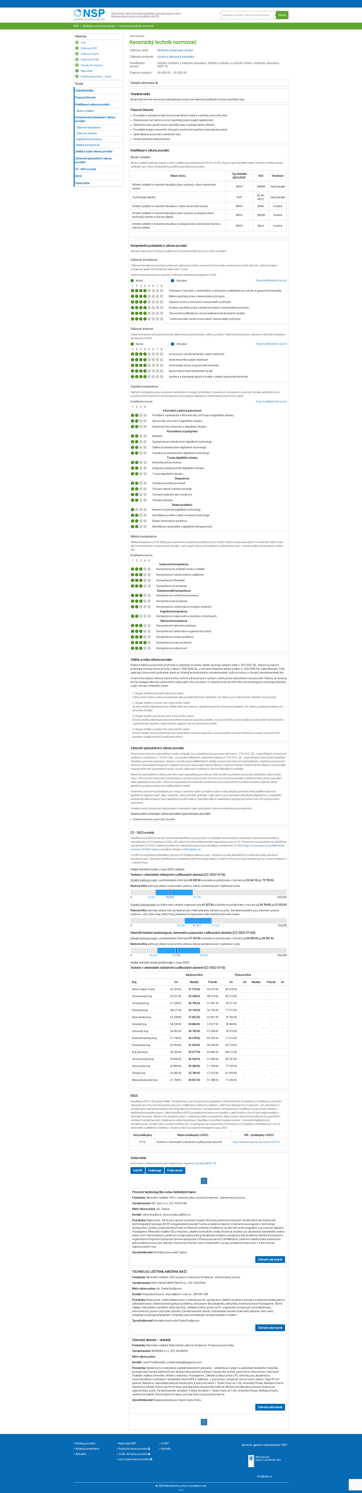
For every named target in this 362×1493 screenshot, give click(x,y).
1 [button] (204, 1180)
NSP (76, 26)
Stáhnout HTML (89, 59)
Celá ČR (137, 1170)
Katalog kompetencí (87, 1448)
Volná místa (82, 183)
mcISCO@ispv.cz (190, 849)
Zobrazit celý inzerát (270, 1259)
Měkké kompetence (88, 145)
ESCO (78, 176)
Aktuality (80, 1453)
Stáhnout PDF (88, 48)
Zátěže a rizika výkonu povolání (93, 151)
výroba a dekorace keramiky (175, 56)
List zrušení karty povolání (134, 1459)
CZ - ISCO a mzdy (85, 169)
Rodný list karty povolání (133, 1448)
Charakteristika (84, 90)
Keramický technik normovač (136, 26)
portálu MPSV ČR (206, 1163)
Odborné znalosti (87, 133)
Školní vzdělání (85, 110)
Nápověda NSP (127, 1443)
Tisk (83, 42)
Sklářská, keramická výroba (98, 26)
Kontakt (166, 1448)
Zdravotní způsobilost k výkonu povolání (93, 160)
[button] (198, 1181)
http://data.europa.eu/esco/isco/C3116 (256, 1142)
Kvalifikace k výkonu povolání (92, 104)
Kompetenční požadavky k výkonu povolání (95, 119)
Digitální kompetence (89, 139)
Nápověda (86, 70)
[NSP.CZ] (89, 19)
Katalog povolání (85, 1443)
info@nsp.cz (264, 1476)
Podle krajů (154, 1170)
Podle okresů (175, 1170)
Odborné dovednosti (89, 127)
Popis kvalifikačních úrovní (271, 280)
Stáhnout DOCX (89, 53)
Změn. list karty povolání (133, 1453)
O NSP (165, 1443)
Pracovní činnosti (85, 97)
